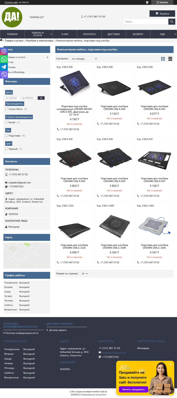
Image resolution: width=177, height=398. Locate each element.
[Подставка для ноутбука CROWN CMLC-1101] (74, 225)
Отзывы (11, 67)
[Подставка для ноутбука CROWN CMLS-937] (154, 159)
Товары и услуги (38, 34)
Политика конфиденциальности (21, 333)
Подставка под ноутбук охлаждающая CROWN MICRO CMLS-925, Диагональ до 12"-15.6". (74, 110)
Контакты (89, 34)
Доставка (114, 34)
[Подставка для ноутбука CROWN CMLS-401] (154, 87)
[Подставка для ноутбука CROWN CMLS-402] (74, 159)
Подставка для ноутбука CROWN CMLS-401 (154, 107)
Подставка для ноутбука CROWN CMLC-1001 (154, 246)
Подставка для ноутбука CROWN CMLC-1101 (74, 246)
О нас (65, 34)
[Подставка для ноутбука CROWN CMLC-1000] (114, 225)
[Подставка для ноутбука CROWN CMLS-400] (114, 87)
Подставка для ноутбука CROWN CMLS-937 (154, 180)
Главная (12, 34)
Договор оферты (58, 330)
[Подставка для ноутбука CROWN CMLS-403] (114, 159)
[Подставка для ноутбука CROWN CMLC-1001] (154, 225)
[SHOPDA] (12, 26)
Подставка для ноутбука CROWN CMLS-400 (114, 107)
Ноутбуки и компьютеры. (40, 40)
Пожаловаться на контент (93, 395)
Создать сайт (11, 2)
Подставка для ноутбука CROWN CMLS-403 (114, 180)
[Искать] (171, 22)
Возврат (138, 34)
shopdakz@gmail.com (19, 182)
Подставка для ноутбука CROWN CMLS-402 (74, 180)
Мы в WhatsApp (16, 72)
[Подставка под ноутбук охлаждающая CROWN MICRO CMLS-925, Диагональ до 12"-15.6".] (74, 87)
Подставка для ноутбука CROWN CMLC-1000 (114, 246)
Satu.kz (103, 391)
